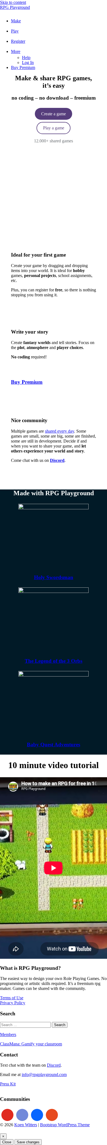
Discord (54, 1065)
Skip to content (13, 2)
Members (8, 1034)
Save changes (28, 1142)
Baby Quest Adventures (53, 744)
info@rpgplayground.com (44, 1074)
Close (6, 1142)
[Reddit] (51, 1114)
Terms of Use (11, 997)
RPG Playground (15, 7)
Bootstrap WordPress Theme (65, 1124)
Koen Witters (25, 1124)
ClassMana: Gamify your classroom (31, 1044)
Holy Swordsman (53, 577)
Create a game (53, 113)
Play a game (53, 128)
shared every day (59, 431)
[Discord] (22, 1114)
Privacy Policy (12, 1002)
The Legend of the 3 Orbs (53, 661)
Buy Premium (27, 382)
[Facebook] (37, 1114)
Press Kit (8, 1084)
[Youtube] (7, 1114)
